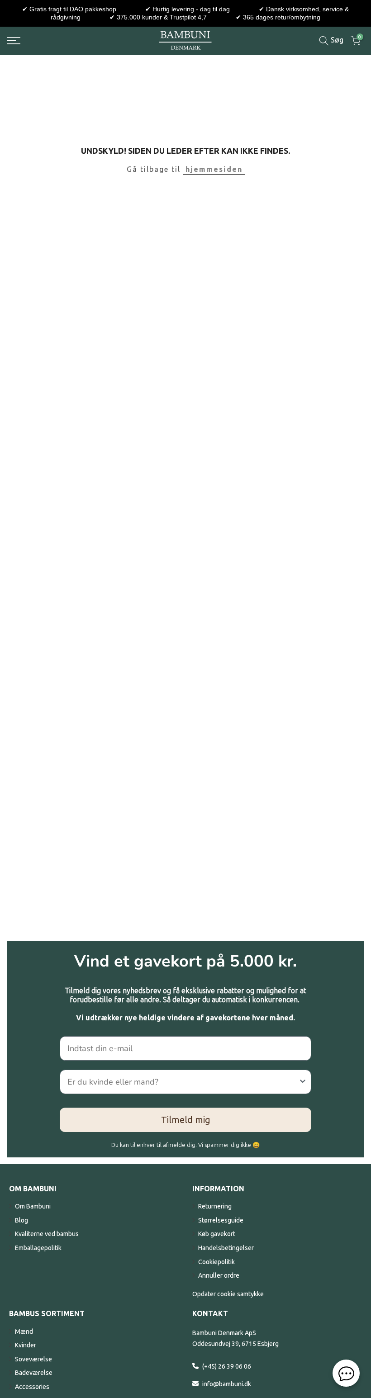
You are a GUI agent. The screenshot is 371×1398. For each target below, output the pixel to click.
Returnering (215, 1206)
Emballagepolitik (38, 1247)
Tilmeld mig (185, 1119)
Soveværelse (33, 1359)
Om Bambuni (33, 1206)
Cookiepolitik (216, 1261)
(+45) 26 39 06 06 (226, 1366)
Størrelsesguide (220, 1220)
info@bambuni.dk (226, 1384)
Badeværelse (33, 1372)
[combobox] (182, 1082)
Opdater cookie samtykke (228, 1294)
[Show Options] (302, 1082)
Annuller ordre (218, 1275)
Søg (336, 40)
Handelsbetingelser (226, 1247)
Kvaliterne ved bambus (47, 1233)
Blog (21, 1220)
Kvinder (25, 1345)
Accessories (32, 1386)
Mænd (24, 1331)
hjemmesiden (214, 169)
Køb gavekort (216, 1233)
